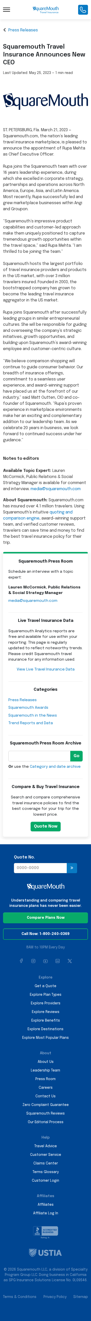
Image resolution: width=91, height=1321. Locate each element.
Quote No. (24, 857)
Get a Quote (45, 986)
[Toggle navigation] (6, 10)
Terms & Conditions (19, 1297)
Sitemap (80, 1297)
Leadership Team (45, 1070)
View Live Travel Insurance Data (46, 669)
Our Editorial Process (45, 1122)
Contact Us (45, 1096)
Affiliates (46, 1205)
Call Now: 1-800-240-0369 (45, 934)
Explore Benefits (45, 1020)
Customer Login (45, 1180)
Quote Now (45, 826)
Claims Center (45, 1163)
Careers (46, 1087)
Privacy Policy (54, 1297)
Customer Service (45, 1155)
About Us (46, 1062)
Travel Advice (45, 1146)
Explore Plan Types (45, 995)
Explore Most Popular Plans (45, 1038)
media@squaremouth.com (56, 489)
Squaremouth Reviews (45, 1113)
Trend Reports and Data (30, 723)
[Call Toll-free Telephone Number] (83, 9)
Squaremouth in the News (32, 716)
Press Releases (23, 30)
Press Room (45, 1079)
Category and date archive (55, 767)
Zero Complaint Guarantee (45, 1105)
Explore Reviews (45, 1012)
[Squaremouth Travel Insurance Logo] (46, 10)
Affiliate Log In (45, 1213)
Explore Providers (45, 1003)
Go (76, 756)
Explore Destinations (45, 1029)
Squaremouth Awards (28, 708)
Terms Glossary (46, 1172)
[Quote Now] (72, 868)
